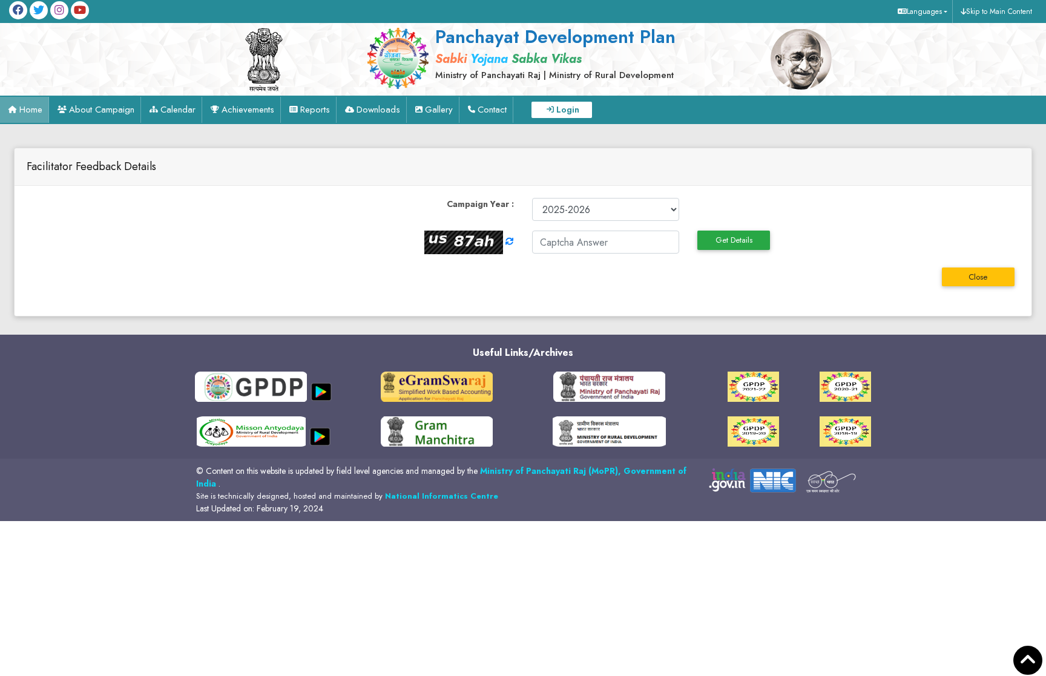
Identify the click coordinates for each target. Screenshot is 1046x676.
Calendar (178, 109)
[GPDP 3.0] (845, 386)
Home (30, 109)
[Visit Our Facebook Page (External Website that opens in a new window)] (18, 10)
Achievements (248, 109)
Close (978, 277)
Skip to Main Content (999, 11)
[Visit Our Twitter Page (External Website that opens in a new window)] (39, 10)
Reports (315, 109)
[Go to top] (1028, 660)
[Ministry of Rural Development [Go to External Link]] (437, 386)
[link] (552, 52)
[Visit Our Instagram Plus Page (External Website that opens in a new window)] (59, 10)
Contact (492, 109)
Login (567, 109)
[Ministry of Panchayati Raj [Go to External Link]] (609, 386)
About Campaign (101, 109)
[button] (921, 11)
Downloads (378, 109)
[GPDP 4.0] (753, 386)
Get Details (733, 240)
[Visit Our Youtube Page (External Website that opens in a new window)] (80, 10)
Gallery (439, 109)
